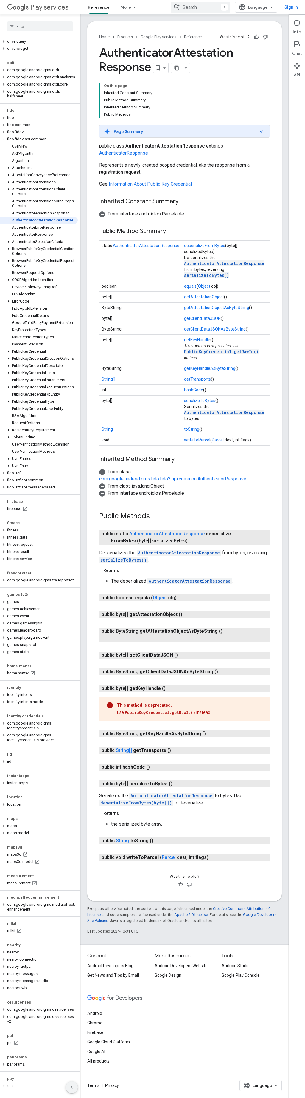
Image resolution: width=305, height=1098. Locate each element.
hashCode (193, 389)
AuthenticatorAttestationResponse (146, 245)
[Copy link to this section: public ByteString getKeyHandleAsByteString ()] (212, 733)
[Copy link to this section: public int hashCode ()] (156, 767)
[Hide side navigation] (72, 1087)
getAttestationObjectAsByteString (216, 307)
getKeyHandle (197, 339)
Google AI (96, 1051)
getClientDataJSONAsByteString (215, 329)
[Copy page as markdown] (176, 68)
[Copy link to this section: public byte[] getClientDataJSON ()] (184, 655)
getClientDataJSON (202, 318)
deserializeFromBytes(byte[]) (136, 803)
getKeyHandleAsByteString (209, 368)
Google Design (168, 975)
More (125, 7)
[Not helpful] (265, 36)
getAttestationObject (204, 296)
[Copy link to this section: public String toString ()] (159, 840)
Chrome (94, 1023)
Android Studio (236, 965)
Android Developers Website (181, 965)
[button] (39, 41)
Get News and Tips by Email (113, 975)
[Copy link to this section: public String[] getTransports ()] (177, 750)
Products (125, 37)
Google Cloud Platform (108, 1042)
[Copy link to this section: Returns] (125, 570)
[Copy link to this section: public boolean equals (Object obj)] (183, 597)
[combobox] (200, 7)
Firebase (95, 1032)
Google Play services (158, 37)
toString (191, 429)
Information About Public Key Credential (150, 184)
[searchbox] (40, 26)
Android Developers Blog (110, 965)
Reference (99, 7)
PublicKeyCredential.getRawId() (221, 351)
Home (104, 37)
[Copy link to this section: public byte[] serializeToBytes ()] (178, 783)
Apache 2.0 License (191, 914)
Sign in (291, 7)
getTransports (197, 379)
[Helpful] (256, 36)
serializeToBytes (199, 400)
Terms (93, 1085)
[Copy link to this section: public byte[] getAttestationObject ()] (188, 614)
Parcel (218, 440)
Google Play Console (241, 975)
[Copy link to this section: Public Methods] (156, 516)
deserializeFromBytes (204, 245)
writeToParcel (197, 440)
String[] (108, 379)
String (107, 429)
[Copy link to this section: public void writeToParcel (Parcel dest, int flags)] (214, 857)
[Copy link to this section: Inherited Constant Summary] (184, 201)
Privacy (112, 1085)
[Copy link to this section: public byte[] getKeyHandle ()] (172, 688)
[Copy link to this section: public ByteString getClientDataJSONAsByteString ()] (224, 671)
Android (94, 1013)
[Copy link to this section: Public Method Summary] (172, 231)
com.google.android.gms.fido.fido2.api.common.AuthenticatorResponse (172, 479)
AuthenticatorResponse (123, 153)
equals (190, 286)
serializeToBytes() (206, 275)
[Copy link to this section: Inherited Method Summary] (180, 459)
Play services (49, 7)
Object (204, 286)
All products (98, 1061)
